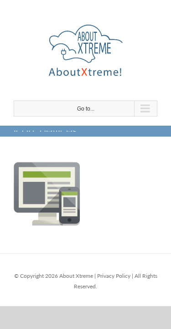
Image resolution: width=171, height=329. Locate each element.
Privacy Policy (113, 275)
